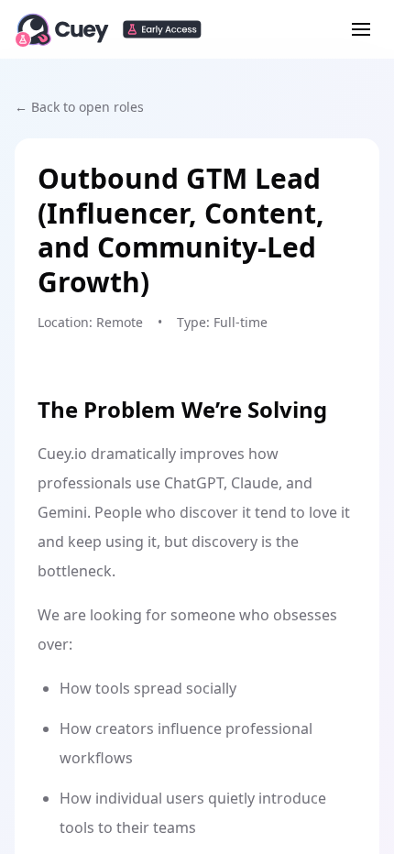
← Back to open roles (79, 106)
